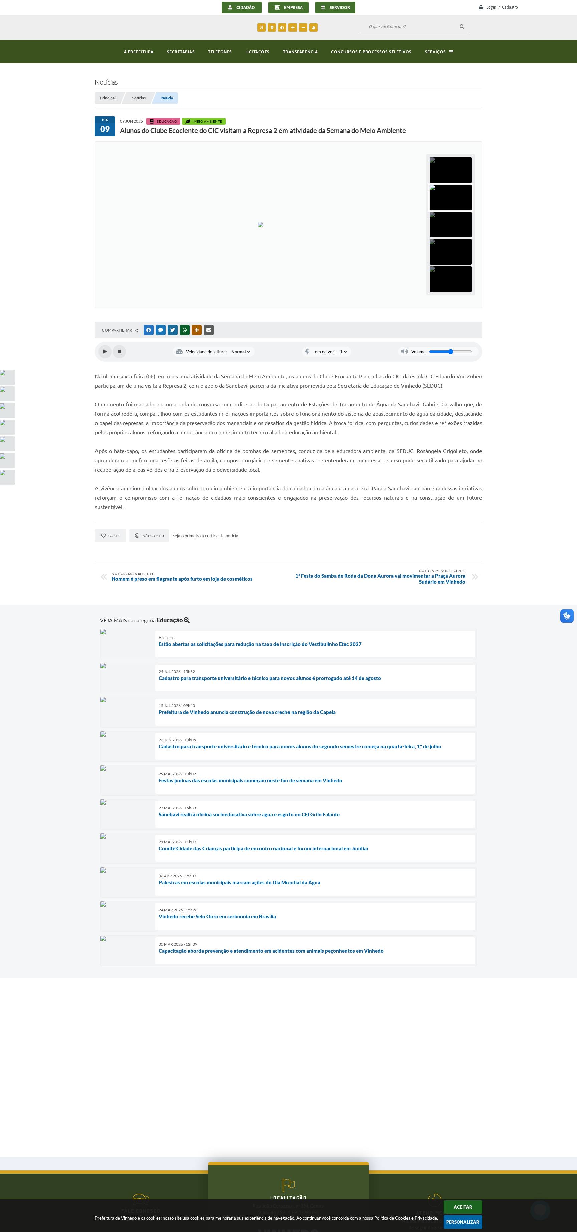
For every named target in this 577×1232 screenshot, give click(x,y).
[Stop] (119, 351)
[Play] (105, 351)
